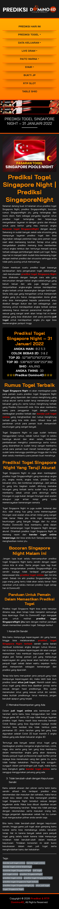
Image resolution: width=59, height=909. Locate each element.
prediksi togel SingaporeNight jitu (18, 885)
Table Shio (29, 91)
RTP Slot (29, 83)
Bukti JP (30, 75)
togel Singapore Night (13, 889)
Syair (28, 67)
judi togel (37, 870)
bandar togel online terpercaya (17, 866)
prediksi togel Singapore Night (38, 878)
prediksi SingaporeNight (31, 874)
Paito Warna (28, 58)
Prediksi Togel (28, 34)
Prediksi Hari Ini (30, 26)
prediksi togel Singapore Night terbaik (20, 881)
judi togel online (10, 874)
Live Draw (28, 50)
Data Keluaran (28, 42)
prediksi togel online (12, 878)
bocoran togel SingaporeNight (17, 870)
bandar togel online (36, 863)
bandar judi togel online (14, 863)
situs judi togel (42, 885)
